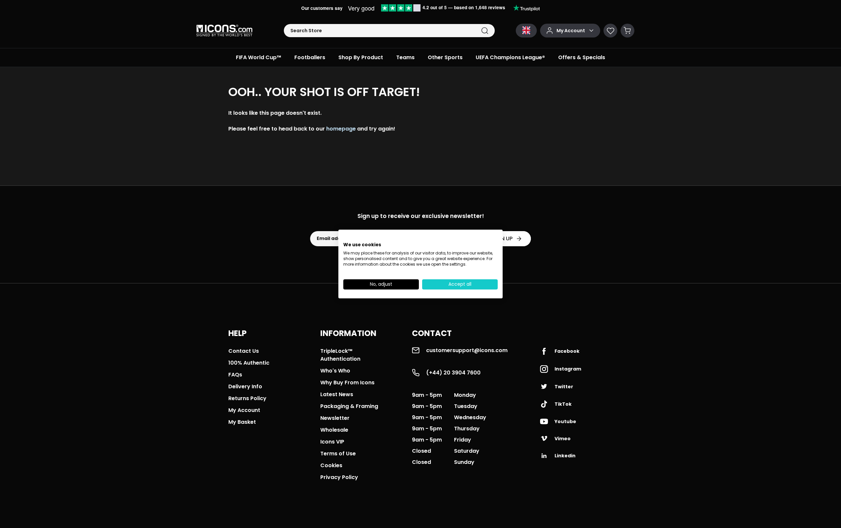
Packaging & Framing (349, 406)
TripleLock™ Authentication (340, 355)
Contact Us (243, 351)
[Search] (484, 30)
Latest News (336, 394)
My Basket (242, 422)
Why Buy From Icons (347, 382)
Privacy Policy (339, 477)
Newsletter (335, 418)
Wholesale (334, 430)
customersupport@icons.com (467, 350)
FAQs (235, 374)
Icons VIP (332, 441)
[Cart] (627, 30)
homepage (341, 128)
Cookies (331, 465)
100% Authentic (248, 363)
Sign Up (502, 238)
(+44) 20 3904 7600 (453, 372)
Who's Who (335, 370)
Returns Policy (247, 398)
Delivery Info (245, 386)
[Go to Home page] (224, 30)
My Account (244, 410)
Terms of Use (338, 453)
